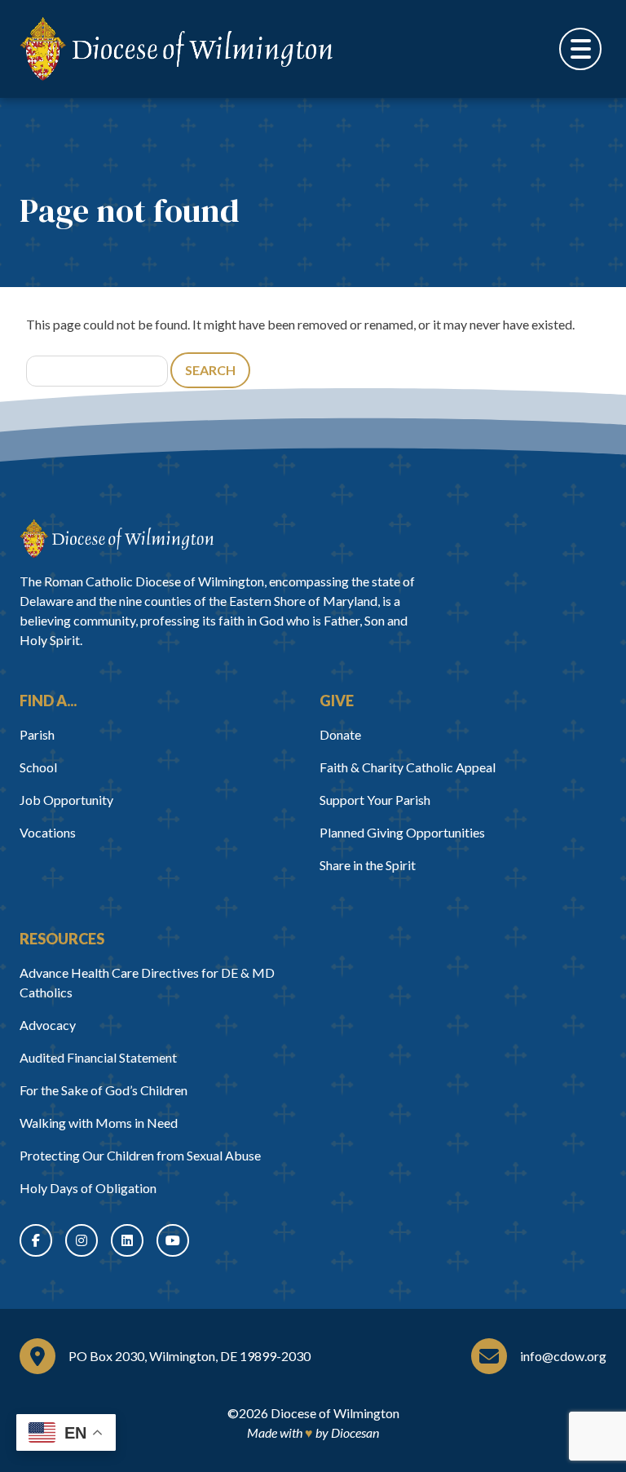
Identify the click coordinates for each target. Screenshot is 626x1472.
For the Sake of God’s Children (103, 1090)
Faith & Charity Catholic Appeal (408, 767)
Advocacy (48, 1024)
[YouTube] (172, 1240)
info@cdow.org (563, 1356)
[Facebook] (36, 1240)
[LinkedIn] (127, 1240)
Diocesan (355, 1432)
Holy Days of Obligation (88, 1188)
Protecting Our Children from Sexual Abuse (140, 1155)
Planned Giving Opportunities (402, 832)
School (38, 767)
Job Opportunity (66, 799)
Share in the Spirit (368, 865)
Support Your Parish (375, 799)
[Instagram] (81, 1240)
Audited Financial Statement (98, 1057)
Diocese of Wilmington (335, 1413)
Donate (340, 734)
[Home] (117, 539)
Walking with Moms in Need (99, 1122)
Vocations (48, 832)
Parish (37, 734)
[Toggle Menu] (580, 49)
